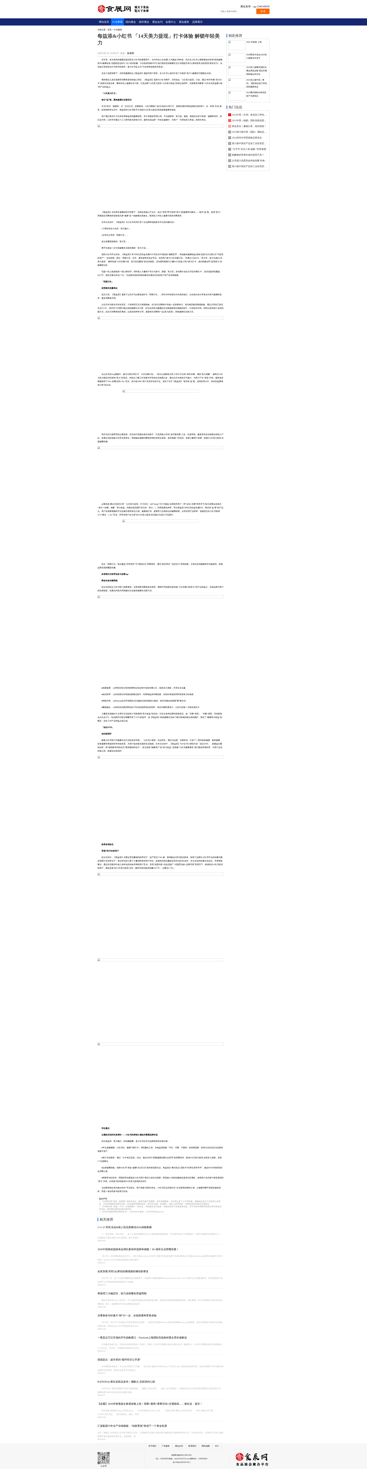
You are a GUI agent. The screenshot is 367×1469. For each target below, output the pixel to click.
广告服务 (166, 1446)
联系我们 (192, 1446)
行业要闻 (117, 21)
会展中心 (171, 21)
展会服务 (184, 21)
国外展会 (144, 21)
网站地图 (206, 1446)
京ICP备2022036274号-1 (182, 1462)
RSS (217, 1446)
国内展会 (131, 21)
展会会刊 (157, 21)
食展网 (130, 53)
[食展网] (125, 12)
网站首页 (104, 21)
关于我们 (152, 1446)
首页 (110, 30)
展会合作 (179, 1446)
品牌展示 (197, 21)
